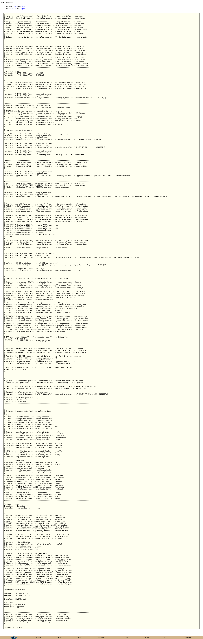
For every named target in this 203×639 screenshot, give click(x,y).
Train (147, 637)
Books (38, 637)
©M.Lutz (188, 637)
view (16, 6)
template (23, 8)
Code (60, 637)
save (23, 6)
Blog (79, 637)
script (14, 8)
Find (165, 637)
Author (125, 637)
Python (101, 637)
